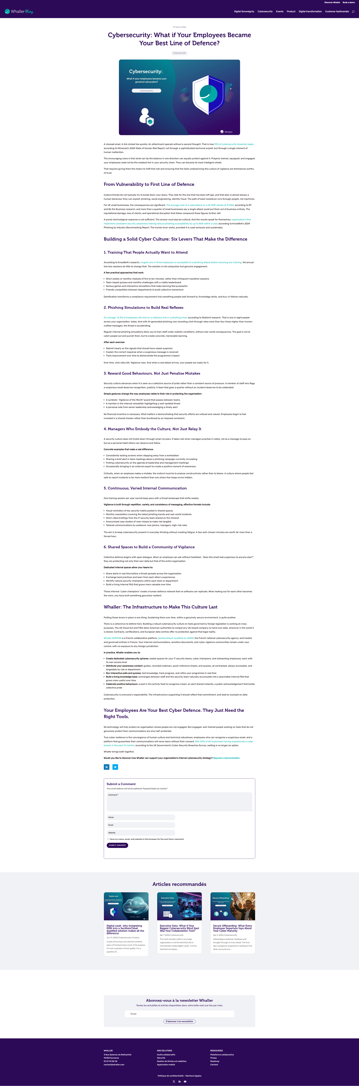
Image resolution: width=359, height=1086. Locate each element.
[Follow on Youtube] (185, 1081)
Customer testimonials (337, 12)
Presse (213, 1058)
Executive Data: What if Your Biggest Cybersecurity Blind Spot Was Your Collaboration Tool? (179, 928)
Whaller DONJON (112, 638)
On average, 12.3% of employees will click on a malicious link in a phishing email (145, 317)
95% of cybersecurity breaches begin (234, 144)
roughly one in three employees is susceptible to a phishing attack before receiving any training (191, 262)
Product (291, 12)
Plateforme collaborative (222, 1055)
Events (279, 12)
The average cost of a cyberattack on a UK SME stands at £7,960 (200, 205)
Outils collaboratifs (166, 1055)
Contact (214, 1064)
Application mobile (166, 1064)
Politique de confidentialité (171, 1076)
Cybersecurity (265, 12)
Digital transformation (310, 12)
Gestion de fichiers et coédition (172, 1061)
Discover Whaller (332, 3)
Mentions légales (193, 1076)
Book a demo (349, 3)
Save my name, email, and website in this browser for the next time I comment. (147, 839)
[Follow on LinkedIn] (179, 1081)
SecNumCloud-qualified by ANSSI (176, 638)
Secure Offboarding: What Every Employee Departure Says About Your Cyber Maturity (232, 928)
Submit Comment (117, 845)
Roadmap (214, 1061)
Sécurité (161, 1058)
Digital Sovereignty (244, 12)
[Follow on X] (174, 1081)
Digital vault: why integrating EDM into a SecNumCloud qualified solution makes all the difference (125, 929)
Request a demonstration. (226, 758)
